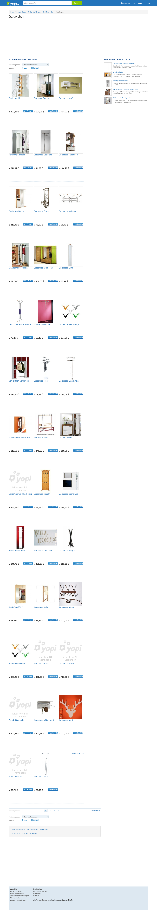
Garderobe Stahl (41, 776)
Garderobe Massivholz (68, 380)
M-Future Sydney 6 (119, 72)
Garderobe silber (41, 380)
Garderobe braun (66, 606)
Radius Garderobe (17, 663)
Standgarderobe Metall (18, 267)
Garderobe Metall (66, 267)
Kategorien (125, 3)
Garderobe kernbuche (43, 267)
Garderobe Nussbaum (68, 154)
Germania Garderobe (43, 98)
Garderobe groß (66, 720)
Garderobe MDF (16, 606)
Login (148, 3)
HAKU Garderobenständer (20, 324)
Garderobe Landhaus (43, 550)
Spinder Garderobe (42, 324)
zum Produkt (28, 111)
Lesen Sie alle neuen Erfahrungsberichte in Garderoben (29, 829)
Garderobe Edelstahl (43, 154)
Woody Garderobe (17, 720)
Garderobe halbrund (67, 211)
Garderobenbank (41, 437)
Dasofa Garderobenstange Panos (124, 63)
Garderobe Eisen (41, 211)
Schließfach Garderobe (19, 380)
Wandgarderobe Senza (120, 81)
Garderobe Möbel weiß (44, 720)
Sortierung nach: (14, 65)
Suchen (77, 3)
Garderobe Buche (16, 211)
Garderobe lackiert (17, 550)
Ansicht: (11, 68)
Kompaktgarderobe (17, 154)
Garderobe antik (16, 776)
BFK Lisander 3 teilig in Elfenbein (124, 98)
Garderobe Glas (41, 663)
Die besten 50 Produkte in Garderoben (24, 833)
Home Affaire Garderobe (19, 437)
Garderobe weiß (66, 98)
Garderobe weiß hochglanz (20, 493)
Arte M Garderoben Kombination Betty (125, 89)
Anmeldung (137, 3)
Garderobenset (65, 437)
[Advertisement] (78, 39)
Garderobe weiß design (69, 324)
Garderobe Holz (15, 98)
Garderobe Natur (41, 606)
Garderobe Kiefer (66, 663)
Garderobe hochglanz (68, 493)
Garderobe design (67, 550)
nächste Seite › (78, 753)
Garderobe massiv (42, 493)
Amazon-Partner (42, 900)
